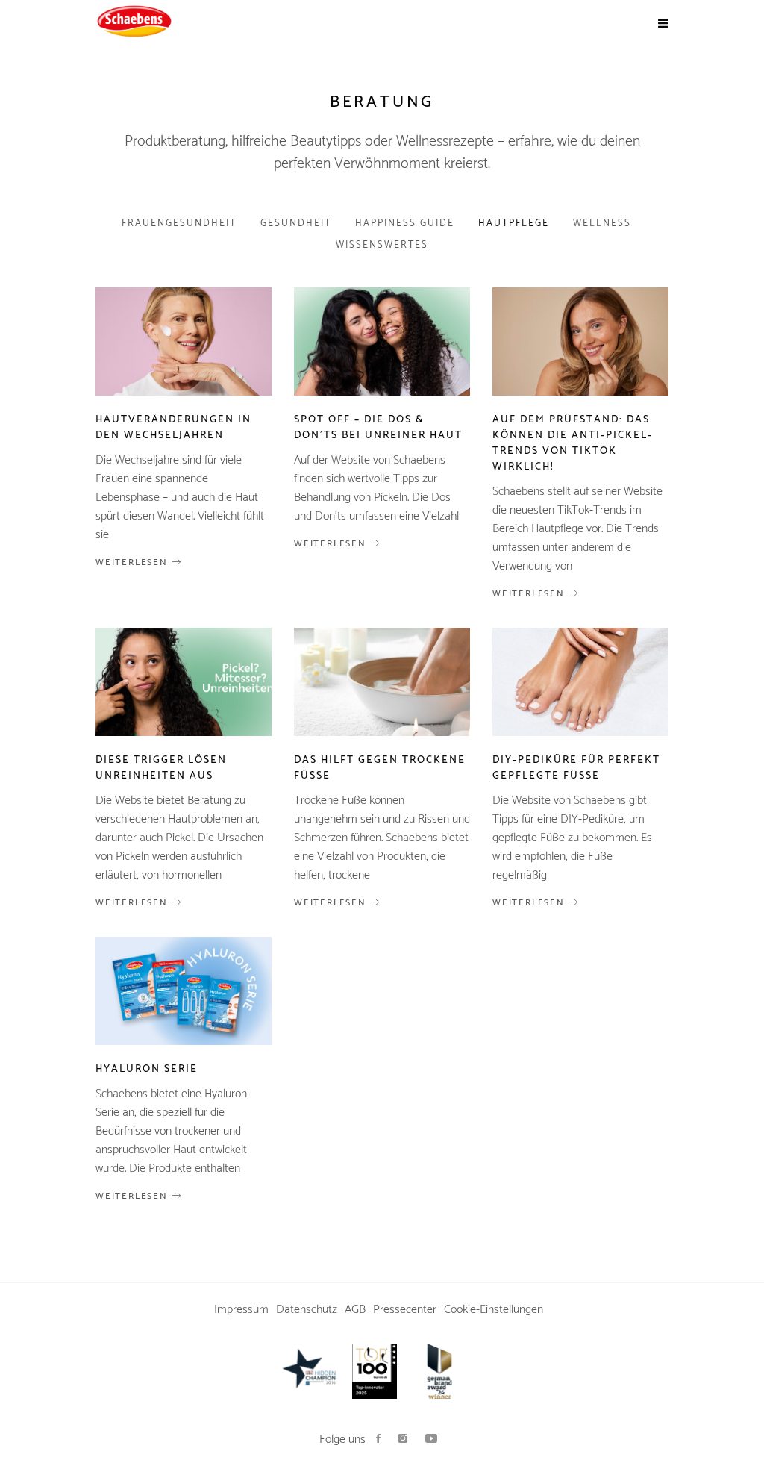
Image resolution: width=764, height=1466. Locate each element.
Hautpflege (513, 223)
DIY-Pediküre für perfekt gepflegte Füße (576, 768)
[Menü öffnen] (663, 24)
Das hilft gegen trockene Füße (380, 768)
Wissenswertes (382, 245)
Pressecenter (404, 1310)
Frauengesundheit (179, 223)
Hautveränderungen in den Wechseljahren (173, 427)
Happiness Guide (404, 223)
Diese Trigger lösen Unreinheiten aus (161, 768)
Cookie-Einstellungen (493, 1310)
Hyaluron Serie (147, 1069)
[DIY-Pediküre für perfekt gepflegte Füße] (580, 682)
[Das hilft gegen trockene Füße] (382, 682)
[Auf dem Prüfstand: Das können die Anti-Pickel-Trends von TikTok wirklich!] (580, 341)
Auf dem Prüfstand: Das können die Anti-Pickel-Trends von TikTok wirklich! (572, 443)
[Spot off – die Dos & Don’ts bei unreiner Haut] (382, 341)
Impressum (241, 1310)
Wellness (602, 223)
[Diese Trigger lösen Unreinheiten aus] (184, 682)
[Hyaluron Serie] (184, 991)
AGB (355, 1310)
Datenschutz (306, 1310)
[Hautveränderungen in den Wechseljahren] (184, 341)
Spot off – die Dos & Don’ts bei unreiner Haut (378, 427)
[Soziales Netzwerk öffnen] (378, 1439)
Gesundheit (295, 223)
